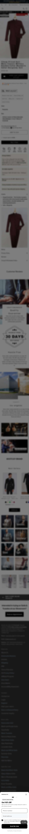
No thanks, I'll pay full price (14, 830)
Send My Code (14, 826)
